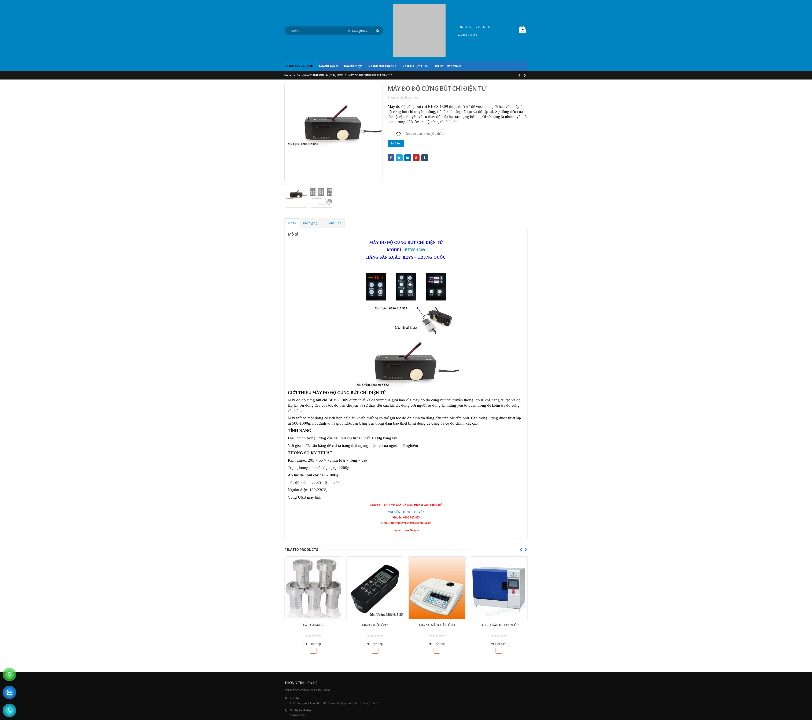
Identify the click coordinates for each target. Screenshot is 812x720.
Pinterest (416, 121)
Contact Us (485, 9)
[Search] (378, 12)
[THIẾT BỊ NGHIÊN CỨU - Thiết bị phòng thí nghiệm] (419, 12)
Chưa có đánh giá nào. (403, 61)
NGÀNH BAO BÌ (328, 30)
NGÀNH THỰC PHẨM (415, 30)
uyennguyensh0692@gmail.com (310, 691)
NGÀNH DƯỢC (353, 30)
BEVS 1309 (415, 213)
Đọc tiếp (335, 608)
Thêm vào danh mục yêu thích (422, 97)
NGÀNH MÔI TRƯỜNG (382, 30)
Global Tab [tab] (333, 187)
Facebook (391, 121)
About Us (465, 9)
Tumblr (424, 121)
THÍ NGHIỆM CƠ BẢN (448, 30)
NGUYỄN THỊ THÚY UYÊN (406, 476)
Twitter (399, 121)
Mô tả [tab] (292, 187)
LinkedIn (407, 121)
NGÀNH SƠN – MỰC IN (298, 30)
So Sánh (396, 107)
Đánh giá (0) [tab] (311, 187)
